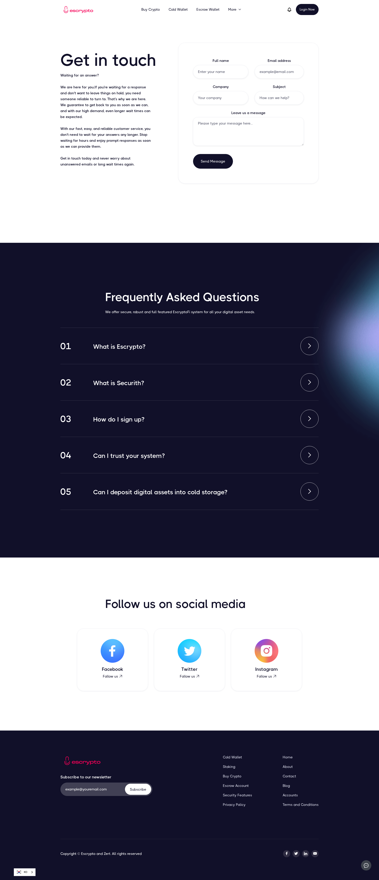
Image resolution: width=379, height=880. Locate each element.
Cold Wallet (178, 9)
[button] (234, 9)
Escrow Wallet (208, 9)
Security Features (237, 795)
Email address (279, 61)
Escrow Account (236, 786)
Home (288, 757)
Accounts (290, 795)
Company (221, 87)
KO (25, 872)
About (288, 767)
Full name (221, 61)
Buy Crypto (150, 9)
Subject (279, 87)
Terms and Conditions (301, 805)
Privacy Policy (234, 805)
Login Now (307, 9)
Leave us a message (248, 113)
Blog (286, 786)
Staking (229, 767)
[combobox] (25, 872)
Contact (289, 776)
